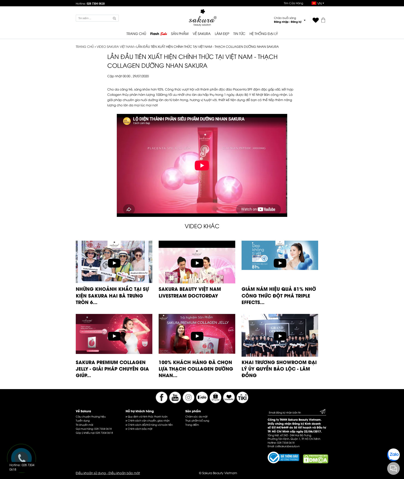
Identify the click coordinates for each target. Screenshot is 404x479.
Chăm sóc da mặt (196, 416)
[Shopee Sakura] (216, 402)
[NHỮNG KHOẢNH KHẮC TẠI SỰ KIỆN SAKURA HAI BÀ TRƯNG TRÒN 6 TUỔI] (114, 281)
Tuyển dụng (83, 420)
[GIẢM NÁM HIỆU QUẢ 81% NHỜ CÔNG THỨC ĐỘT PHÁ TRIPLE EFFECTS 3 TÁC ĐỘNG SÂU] (280, 268)
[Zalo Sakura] (202, 402)
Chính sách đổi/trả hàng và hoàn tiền (150, 424)
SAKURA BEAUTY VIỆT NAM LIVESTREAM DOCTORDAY (190, 292)
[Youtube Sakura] (175, 402)
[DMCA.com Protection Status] (315, 462)
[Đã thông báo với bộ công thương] (283, 462)
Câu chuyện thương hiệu (91, 416)
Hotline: (90, 3)
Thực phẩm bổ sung (197, 420)
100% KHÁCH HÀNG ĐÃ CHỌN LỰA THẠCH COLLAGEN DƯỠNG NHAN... (196, 369)
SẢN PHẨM (180, 33)
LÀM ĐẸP (222, 33)
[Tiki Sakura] (242, 402)
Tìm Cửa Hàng (293, 3)
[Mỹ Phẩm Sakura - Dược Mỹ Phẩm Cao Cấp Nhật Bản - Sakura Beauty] (203, 17)
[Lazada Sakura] (229, 402)
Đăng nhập (281, 21)
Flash (158, 33)
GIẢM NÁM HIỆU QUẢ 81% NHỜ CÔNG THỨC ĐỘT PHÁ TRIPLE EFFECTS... (279, 295)
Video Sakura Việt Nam (115, 46)
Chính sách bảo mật (139, 428)
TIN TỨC (239, 33)
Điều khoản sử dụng (91, 473)
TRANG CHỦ (136, 33)
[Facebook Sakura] (161, 402)
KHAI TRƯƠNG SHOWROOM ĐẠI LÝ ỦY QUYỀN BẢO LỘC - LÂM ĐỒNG (279, 369)
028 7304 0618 (103, 428)
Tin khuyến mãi (84, 424)
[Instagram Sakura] (189, 402)
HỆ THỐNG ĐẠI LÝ (264, 33)
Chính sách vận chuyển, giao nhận (148, 420)
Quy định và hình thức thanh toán (147, 416)
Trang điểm (192, 424)
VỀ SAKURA (202, 33)
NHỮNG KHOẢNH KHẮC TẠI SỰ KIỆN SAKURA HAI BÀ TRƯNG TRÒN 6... (112, 295)
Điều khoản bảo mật (124, 473)
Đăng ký (296, 21)
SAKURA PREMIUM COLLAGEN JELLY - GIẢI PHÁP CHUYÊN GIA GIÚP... (112, 369)
